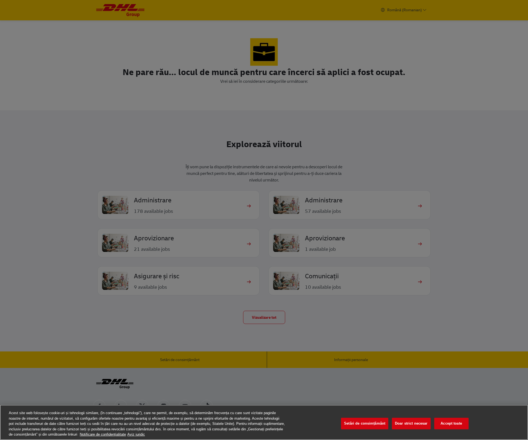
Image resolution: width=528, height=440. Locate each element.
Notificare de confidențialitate (103, 434)
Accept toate (451, 423)
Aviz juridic (136, 434)
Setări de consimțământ (364, 423)
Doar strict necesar (411, 423)
